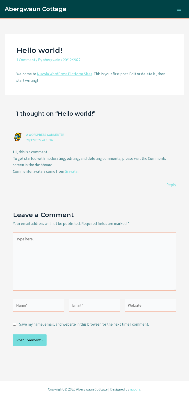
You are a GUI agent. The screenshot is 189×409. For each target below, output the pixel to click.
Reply (171, 184)
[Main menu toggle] (179, 9)
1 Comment (25, 59)
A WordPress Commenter (45, 135)
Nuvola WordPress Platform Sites (64, 73)
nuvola (135, 389)
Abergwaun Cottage (35, 9)
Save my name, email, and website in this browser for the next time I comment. (84, 324)
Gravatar (72, 171)
